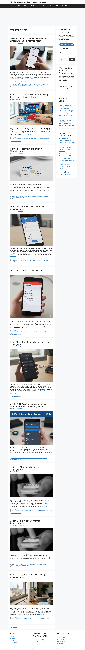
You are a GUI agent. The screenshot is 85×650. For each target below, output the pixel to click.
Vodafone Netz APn (44, 510)
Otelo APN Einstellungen (23, 331)
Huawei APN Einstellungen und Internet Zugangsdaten (65, 149)
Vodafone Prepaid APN (38, 138)
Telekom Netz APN (22, 5)
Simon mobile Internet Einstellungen (23, 565)
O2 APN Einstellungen (34, 5)
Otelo (12, 331)
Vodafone (23, 510)
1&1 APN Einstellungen (60, 641)
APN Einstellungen (17, 83)
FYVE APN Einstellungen (23, 394)
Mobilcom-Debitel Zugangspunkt (35, 85)
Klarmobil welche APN (20, 197)
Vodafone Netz (24, 81)
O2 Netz (13, 81)
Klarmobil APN (18, 196)
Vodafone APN (37, 510)
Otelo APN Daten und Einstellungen (27, 270)
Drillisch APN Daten (59, 643)
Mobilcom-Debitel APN (60, 639)
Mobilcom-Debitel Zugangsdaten (22, 85)
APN (12, 83)
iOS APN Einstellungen (64, 93)
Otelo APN (16, 331)
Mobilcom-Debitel (41, 83)
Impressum (12, 638)
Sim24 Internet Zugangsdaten (41, 458)
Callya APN (13, 138)
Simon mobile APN (25, 564)
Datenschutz (13, 640)
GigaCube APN (24, 618)
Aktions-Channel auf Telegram (66, 51)
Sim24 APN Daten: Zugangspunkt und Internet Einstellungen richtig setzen (28, 405)
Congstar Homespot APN (38, 639)
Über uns (12, 636)
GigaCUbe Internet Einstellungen (43, 618)
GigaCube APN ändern (31, 618)
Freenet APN (23, 83)
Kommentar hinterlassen (16, 86)
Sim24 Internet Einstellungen (29, 458)
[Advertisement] (42, 16)
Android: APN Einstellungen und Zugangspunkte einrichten (66, 160)
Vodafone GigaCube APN (38, 641)
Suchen (71, 59)
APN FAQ (44, 5)
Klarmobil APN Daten (26, 196)
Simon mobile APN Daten (34, 564)
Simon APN (13, 564)
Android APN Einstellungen (65, 91)
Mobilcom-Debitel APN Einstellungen (19, 84)
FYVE (12, 394)
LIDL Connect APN (20, 260)
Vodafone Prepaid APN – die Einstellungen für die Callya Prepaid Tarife (30, 95)
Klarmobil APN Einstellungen (35, 196)
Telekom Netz (18, 81)
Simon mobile (19, 564)
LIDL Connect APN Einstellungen (41, 260)
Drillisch (12, 456)
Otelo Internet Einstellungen (39, 331)
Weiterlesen (32, 78)
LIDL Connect (14, 260)
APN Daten (13, 458)
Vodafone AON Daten (29, 510)
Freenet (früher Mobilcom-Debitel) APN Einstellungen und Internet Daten (29, 39)
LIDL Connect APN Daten (30, 260)
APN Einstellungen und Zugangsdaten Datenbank (28, 2)
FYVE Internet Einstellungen (39, 394)
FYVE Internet (31, 394)
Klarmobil (13, 196)
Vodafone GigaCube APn (15, 619)
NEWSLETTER (65, 5)
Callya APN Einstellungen (28, 138)
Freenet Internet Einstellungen (32, 83)
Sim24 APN (21, 458)
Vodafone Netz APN (54, 5)
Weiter (15, 627)
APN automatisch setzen (64, 95)
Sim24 (17, 458)
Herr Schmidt (62, 164)
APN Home (12, 5)
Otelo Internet (31, 331)
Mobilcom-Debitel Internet (32, 84)
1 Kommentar (14, 198)
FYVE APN (16, 394)
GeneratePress (57, 648)
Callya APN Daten (19, 138)
